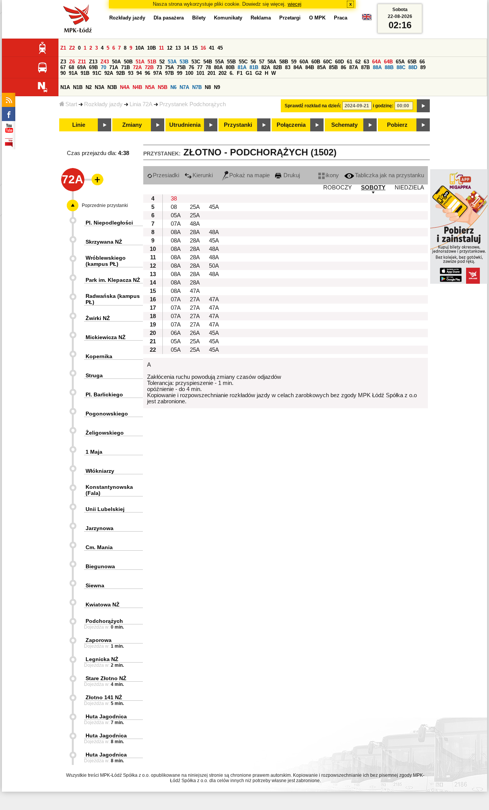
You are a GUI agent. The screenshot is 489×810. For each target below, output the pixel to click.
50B (128, 62)
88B (389, 67)
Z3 (63, 62)
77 (199, 67)
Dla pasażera (169, 18)
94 (139, 73)
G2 (258, 73)
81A (242, 67)
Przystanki (238, 125)
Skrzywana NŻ (104, 242)
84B (309, 67)
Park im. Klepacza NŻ (113, 280)
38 (174, 199)
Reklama (261, 18)
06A (176, 333)
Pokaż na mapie (249, 175)
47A (195, 291)
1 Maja (94, 452)
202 (223, 73)
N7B (197, 87)
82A (265, 67)
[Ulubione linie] (95, 179)
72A (137, 67)
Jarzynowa (99, 528)
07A (176, 224)
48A (195, 224)
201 (211, 73)
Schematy (344, 125)
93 (130, 73)
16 (203, 48)
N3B (112, 87)
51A (140, 62)
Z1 (63, 48)
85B (333, 67)
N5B (162, 87)
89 (423, 67)
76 (191, 67)
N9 (217, 87)
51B (151, 62)
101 (200, 73)
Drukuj (291, 175)
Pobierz (397, 125)
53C (195, 62)
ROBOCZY (337, 187)
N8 (208, 87)
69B (93, 67)
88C (401, 67)
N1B (78, 87)
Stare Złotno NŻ (106, 678)
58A (271, 62)
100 (189, 73)
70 (103, 67)
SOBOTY (373, 187)
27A (195, 299)
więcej (294, 4)
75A (169, 67)
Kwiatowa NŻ (103, 604)
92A (108, 73)
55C (243, 62)
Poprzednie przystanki (105, 205)
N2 (89, 87)
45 (220, 48)
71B (125, 67)
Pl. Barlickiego (104, 394)
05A (176, 215)
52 (162, 62)
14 (186, 48)
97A (157, 73)
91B (85, 73)
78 (208, 67)
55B (231, 62)
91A (73, 73)
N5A (150, 87)
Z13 (93, 62)
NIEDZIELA (409, 187)
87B (365, 67)
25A (195, 207)
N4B (137, 87)
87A (353, 67)
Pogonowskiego (107, 414)
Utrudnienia (185, 125)
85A (321, 67)
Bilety (199, 18)
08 (174, 207)
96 (147, 73)
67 (63, 67)
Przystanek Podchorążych (192, 104)
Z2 (72, 48)
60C (327, 62)
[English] (367, 19)
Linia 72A (141, 104)
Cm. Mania (99, 547)
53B (184, 62)
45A (214, 207)
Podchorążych (104, 621)
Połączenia (291, 125)
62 (358, 62)
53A (172, 62)
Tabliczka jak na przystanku (389, 175)
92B (120, 73)
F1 (240, 73)
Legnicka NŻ (102, 659)
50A (116, 62)
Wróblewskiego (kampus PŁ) (106, 261)
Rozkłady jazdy (103, 104)
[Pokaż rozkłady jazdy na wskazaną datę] (423, 105)
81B (253, 67)
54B (207, 62)
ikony (332, 175)
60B (315, 62)
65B (412, 62)
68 (71, 67)
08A (176, 232)
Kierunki (203, 175)
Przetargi (290, 18)
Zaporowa (99, 640)
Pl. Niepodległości (109, 223)
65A (400, 62)
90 (63, 73)
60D (339, 62)
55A (219, 62)
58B (283, 62)
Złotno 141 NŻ (104, 697)
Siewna (95, 585)
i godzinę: (383, 105)
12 (169, 48)
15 (195, 48)
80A (218, 67)
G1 (249, 73)
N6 (173, 87)
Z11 (82, 62)
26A (195, 333)
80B (230, 67)
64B (388, 62)
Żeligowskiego (105, 433)
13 (178, 48)
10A (139, 48)
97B (169, 73)
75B (181, 67)
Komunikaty (228, 18)
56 (253, 62)
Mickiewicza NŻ (106, 337)
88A (377, 67)
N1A (65, 87)
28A (195, 232)
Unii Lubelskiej (105, 509)
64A (376, 62)
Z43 (104, 62)
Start (71, 104)
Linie (78, 125)
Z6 (72, 62)
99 (179, 73)
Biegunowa (100, 566)
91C (96, 73)
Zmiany (132, 125)
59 (293, 62)
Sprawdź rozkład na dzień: (313, 105)
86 (343, 67)
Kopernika (99, 356)
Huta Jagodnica (106, 716)
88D (412, 67)
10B (151, 48)
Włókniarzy (100, 471)
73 (159, 67)
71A (113, 67)
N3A (99, 87)
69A (81, 67)
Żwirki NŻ (98, 318)
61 (349, 62)
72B (149, 67)
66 (422, 62)
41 (211, 48)
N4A (125, 87)
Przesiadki (166, 175)
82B (277, 67)
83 (287, 67)
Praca (340, 18)
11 (161, 48)
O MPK (317, 18)
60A (304, 62)
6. (232, 73)
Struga (94, 375)
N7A (184, 87)
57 (261, 62)
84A (297, 67)
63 (366, 62)
